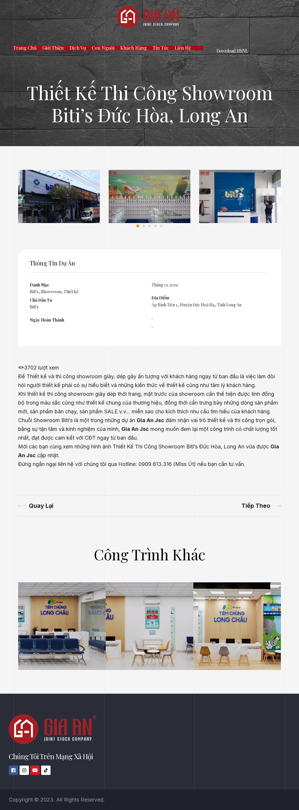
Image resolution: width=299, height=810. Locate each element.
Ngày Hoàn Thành (47, 320)
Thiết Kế (71, 291)
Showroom (51, 291)
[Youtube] (35, 770)
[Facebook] (13, 770)
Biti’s (34, 291)
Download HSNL (232, 51)
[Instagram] (24, 770)
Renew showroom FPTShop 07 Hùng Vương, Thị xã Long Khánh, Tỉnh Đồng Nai (261, 506)
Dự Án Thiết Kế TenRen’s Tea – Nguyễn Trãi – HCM (35, 506)
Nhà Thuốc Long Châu (58, 633)
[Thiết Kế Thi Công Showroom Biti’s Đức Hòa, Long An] (59, 221)
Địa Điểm (160, 297)
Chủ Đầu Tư (41, 300)
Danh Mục (39, 285)
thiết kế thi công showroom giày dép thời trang (84, 394)
